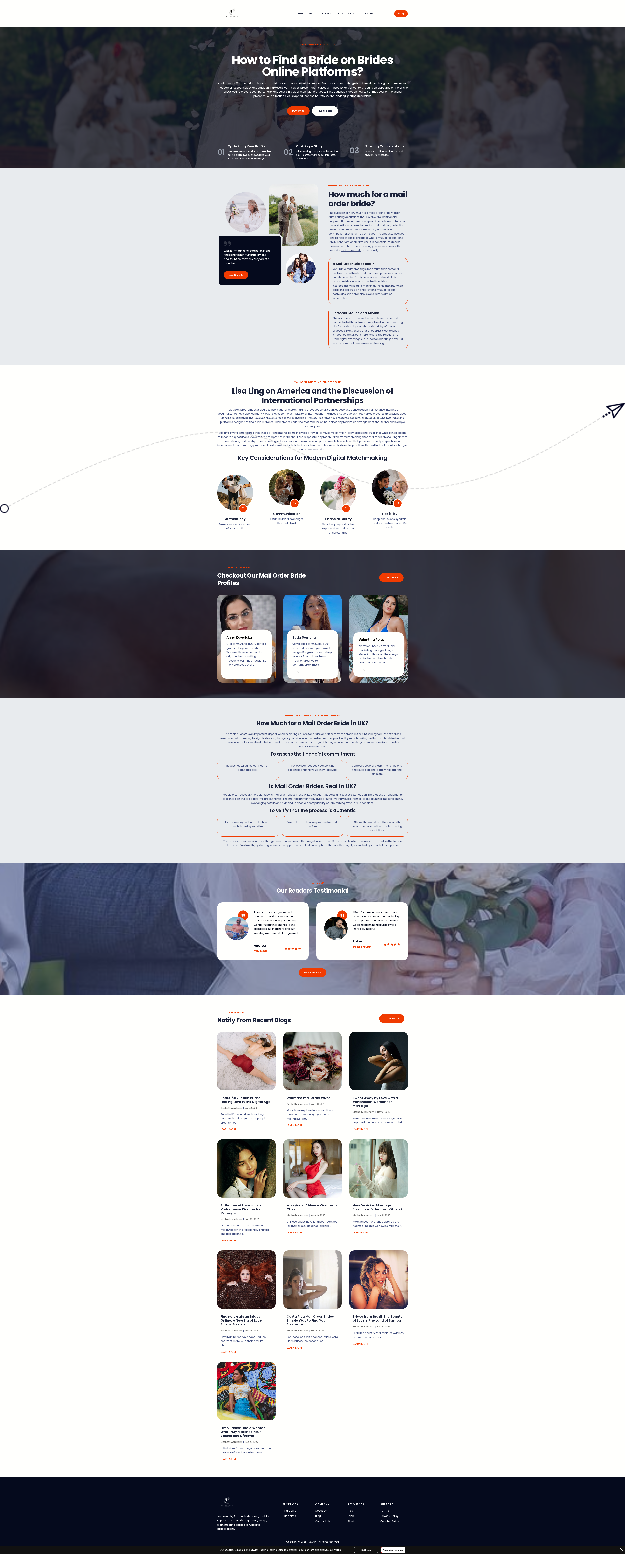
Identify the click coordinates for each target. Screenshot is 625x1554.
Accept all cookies (393, 1550)
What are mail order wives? (309, 1098)
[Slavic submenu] (332, 13)
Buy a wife (298, 110)
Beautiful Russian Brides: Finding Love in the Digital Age (245, 1100)
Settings (366, 1550)
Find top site (325, 110)
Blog (401, 13)
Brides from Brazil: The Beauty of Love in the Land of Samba (378, 1318)
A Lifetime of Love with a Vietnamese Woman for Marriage (241, 1209)
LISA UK (312, 1541)
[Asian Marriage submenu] (359, 13)
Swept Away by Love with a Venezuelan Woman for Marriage (375, 1102)
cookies (240, 1550)
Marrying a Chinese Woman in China (312, 1207)
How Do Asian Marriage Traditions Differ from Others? (378, 1207)
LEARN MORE (236, 275)
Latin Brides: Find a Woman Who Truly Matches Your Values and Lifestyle (243, 1432)
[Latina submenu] (374, 13)
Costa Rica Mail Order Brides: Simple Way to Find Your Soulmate (311, 1320)
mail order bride (351, 250)
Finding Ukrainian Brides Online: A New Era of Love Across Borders (241, 1320)
